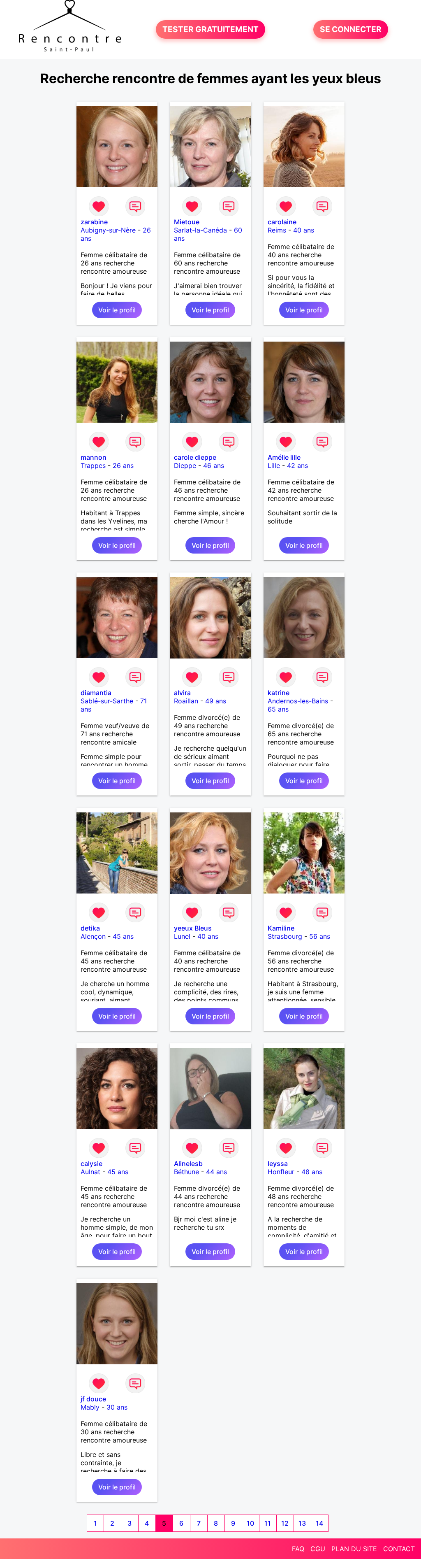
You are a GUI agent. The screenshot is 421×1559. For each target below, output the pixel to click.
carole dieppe (195, 457)
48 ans (311, 1172)
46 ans (213, 465)
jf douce (93, 1399)
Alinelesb (188, 1163)
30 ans (116, 1407)
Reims (277, 230)
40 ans (303, 230)
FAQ (298, 1549)
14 (319, 1523)
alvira (182, 693)
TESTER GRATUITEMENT (210, 30)
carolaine (282, 222)
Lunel (182, 936)
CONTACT (399, 1549)
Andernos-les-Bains (298, 701)
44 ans (216, 1172)
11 (267, 1523)
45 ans (123, 936)
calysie (91, 1163)
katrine (278, 693)
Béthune (186, 1172)
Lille (274, 465)
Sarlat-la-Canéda (200, 230)
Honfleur (281, 1172)
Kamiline (281, 928)
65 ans (278, 709)
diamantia (96, 693)
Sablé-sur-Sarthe (107, 701)
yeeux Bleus (193, 928)
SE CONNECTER (351, 30)
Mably (90, 1407)
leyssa (278, 1163)
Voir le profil (117, 310)
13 (302, 1523)
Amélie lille (284, 457)
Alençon (93, 936)
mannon (93, 457)
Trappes (93, 465)
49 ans (215, 701)
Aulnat (90, 1172)
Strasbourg (285, 936)
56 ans (319, 936)
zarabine (94, 222)
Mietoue (186, 222)
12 (285, 1523)
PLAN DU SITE (354, 1549)
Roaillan (186, 701)
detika (90, 928)
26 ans (123, 465)
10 (250, 1523)
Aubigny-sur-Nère (108, 230)
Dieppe (185, 465)
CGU (317, 1549)
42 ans (297, 465)
